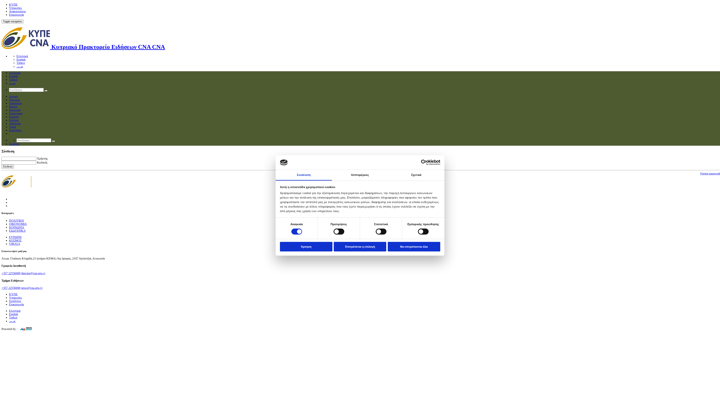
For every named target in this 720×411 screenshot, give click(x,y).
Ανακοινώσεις (17, 11)
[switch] (339, 232)
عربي (19, 66)
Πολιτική (14, 99)
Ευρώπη (14, 116)
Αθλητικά (15, 123)
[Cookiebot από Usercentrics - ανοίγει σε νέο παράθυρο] (423, 162)
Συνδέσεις (15, 301)
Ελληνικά (22, 56)
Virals (12, 126)
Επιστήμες (15, 130)
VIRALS (14, 243)
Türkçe (20, 62)
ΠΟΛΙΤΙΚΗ (16, 220)
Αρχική (13, 96)
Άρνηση (306, 246)
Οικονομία (15, 103)
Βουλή (13, 106)
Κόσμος (14, 120)
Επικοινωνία (16, 14)
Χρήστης (42, 158)
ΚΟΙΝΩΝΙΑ (16, 227)
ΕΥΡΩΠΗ (15, 237)
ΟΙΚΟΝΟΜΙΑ (18, 224)
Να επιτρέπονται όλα (414, 246)
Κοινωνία (14, 110)
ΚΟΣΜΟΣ (15, 240)
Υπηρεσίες (15, 8)
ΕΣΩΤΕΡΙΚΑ (17, 230)
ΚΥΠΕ (13, 4)
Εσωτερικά (15, 113)
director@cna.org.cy (33, 273)
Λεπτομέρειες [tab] (360, 174)
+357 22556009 (11, 273)
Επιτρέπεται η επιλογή (360, 246)
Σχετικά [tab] (416, 174)
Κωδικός (42, 162)
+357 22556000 (11, 288)
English (21, 59)
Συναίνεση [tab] (304, 174)
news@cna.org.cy (32, 288)
